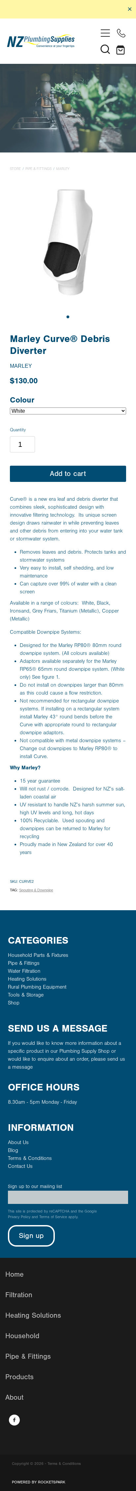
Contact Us (20, 1166)
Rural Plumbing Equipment (37, 987)
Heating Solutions (27, 979)
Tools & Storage (26, 995)
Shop (13, 1003)
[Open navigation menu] (105, 33)
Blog (13, 1150)
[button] (105, 49)
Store (15, 169)
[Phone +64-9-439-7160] (121, 33)
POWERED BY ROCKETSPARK (38, 1482)
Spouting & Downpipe (36, 890)
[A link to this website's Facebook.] (14, 1420)
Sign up (31, 1236)
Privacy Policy (19, 1217)
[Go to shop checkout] (121, 49)
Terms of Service (53, 1217)
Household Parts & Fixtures (38, 955)
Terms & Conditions (30, 1158)
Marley (62, 169)
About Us (18, 1142)
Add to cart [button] (68, 474)
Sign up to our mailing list (35, 1186)
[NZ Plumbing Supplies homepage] (52, 41)
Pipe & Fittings (38, 169)
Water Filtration (24, 971)
